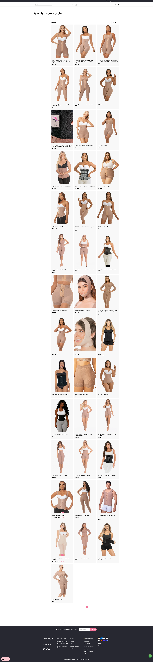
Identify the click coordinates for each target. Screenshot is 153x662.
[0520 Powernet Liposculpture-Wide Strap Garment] (62, 542)
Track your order (87, 643)
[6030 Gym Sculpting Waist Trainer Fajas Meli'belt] (85, 170)
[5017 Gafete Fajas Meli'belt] (62, 210)
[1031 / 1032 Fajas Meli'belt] (108, 378)
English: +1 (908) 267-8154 (61, 638)
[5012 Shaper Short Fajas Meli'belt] (85, 378)
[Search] (52, 4)
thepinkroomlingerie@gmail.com (62, 643)
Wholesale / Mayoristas (74, 646)
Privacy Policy (72, 643)
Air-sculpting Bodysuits (84, 8)
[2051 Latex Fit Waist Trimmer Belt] (108, 542)
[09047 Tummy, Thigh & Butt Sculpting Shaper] (62, 459)
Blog (85, 653)
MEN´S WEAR (67, 8)
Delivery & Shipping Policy (88, 646)
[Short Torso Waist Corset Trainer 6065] (62, 418)
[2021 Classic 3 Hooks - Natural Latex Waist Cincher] (108, 337)
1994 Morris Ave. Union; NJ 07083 (62, 644)
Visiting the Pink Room (74, 648)
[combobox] (43, 4)
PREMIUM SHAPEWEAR (47, 8)
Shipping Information (88, 648)
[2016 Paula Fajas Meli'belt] (108, 86)
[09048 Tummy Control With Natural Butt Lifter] (85, 253)
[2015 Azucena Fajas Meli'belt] (108, 210)
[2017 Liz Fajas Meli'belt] (108, 129)
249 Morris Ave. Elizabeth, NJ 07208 (61, 647)
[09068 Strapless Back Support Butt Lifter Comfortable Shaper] (85, 419)
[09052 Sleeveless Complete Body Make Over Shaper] (62, 253)
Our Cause (72, 639)
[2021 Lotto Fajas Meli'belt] (62, 337)
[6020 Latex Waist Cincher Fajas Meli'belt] (62, 378)
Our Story (72, 638)
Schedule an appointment (88, 651)
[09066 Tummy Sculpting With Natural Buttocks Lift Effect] (108, 419)
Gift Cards (72, 641)
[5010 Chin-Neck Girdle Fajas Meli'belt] (85, 294)
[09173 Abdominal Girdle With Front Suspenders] (62, 170)
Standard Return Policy (88, 644)
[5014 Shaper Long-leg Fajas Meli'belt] (85, 499)
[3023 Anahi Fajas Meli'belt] (62, 583)
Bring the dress (86, 641)
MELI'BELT (75, 8)
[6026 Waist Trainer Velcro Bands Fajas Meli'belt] (108, 253)
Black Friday (86, 649)
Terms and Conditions (74, 644)
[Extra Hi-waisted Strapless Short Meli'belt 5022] (85, 129)
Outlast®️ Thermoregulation (98, 8)
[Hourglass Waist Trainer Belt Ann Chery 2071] (108, 459)
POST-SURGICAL (58, 8)
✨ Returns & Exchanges (88, 638)
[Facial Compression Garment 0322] (85, 337)
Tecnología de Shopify (85, 659)
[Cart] (118, 4)
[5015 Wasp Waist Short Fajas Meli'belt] (62, 294)
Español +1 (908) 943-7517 (61, 639)
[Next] (87, 607)
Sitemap (78, 659)
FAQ (84, 639)
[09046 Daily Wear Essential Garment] (85, 459)
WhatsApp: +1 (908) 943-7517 (61, 641)
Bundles (109, 8)
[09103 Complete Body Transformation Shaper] (85, 542)
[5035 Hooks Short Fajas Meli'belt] (108, 170)
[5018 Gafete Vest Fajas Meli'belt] (62, 499)
